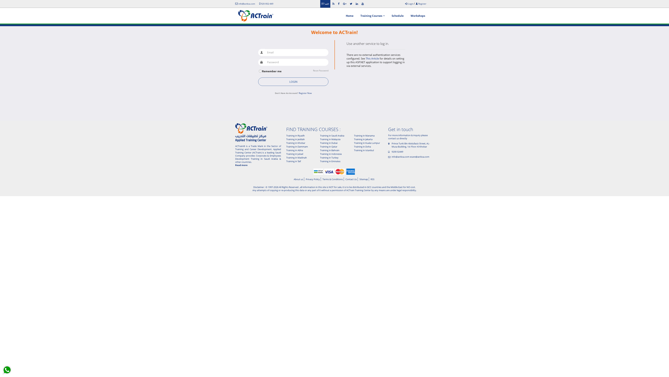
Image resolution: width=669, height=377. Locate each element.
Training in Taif (293, 161)
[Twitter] (351, 3)
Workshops (418, 15)
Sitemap (363, 179)
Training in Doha (362, 146)
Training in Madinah (296, 157)
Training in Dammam (297, 146)
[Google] (345, 3)
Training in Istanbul (364, 150)
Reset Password (320, 70)
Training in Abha (294, 150)
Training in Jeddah (295, 139)
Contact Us (351, 179)
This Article (373, 58)
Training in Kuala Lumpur (367, 143)
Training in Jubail (294, 154)
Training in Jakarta (363, 139)
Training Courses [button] (371, 15)
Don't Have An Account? (286, 93)
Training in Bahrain (329, 150)
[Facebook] (339, 3)
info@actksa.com (400, 156)
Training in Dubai (328, 143)
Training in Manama (364, 135)
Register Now (305, 93)
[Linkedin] (356, 3)
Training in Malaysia (330, 139)
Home (349, 15)
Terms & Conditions (332, 179)
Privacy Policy (313, 179)
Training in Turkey (329, 157)
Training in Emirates (330, 161)
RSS (372, 179)
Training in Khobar (295, 143)
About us (298, 179)
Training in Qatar (328, 146)
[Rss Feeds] (333, 3)
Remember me (272, 71)
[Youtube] (362, 3)
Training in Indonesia (331, 154)
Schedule (398, 15)
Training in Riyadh (295, 135)
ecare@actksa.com (419, 156)
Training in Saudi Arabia (332, 135)
